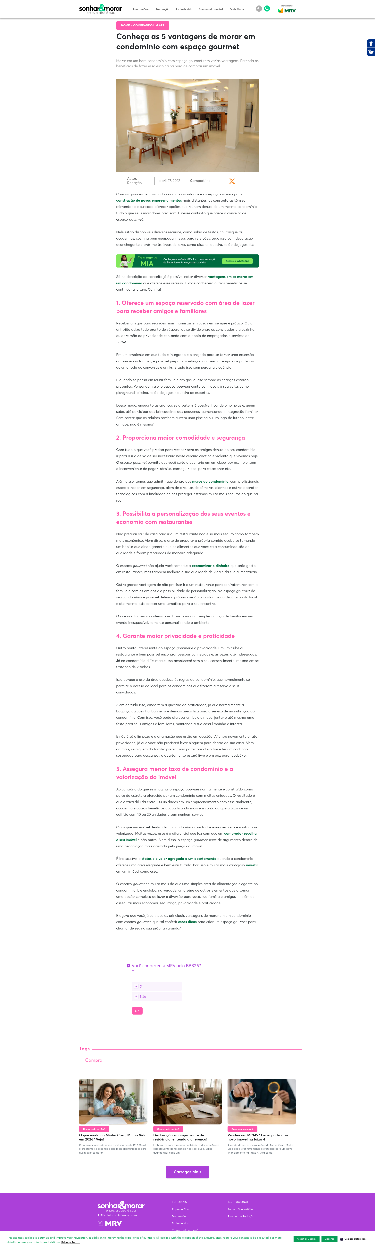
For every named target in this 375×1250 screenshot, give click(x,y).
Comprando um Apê (211, 9)
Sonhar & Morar (100, 6)
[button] (353, 1239)
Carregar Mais (187, 1172)
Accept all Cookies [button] (306, 1239)
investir (252, 865)
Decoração (162, 9)
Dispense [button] (329, 1239)
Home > (127, 25)
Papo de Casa (141, 9)
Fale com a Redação (241, 1216)
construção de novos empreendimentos (149, 200)
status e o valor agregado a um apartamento (179, 859)
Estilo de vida (184, 9)
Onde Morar (237, 9)
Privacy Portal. (70, 1242)
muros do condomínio (210, 481)
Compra (93, 1060)
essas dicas (187, 922)
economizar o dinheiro (210, 566)
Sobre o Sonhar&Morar (242, 1209)
